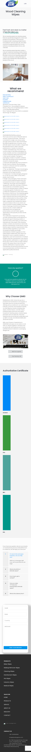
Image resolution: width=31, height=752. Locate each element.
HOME (6, 697)
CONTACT (7, 715)
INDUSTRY (7, 712)
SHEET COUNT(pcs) (8, 96)
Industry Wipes (9, 682)
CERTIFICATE (6, 103)
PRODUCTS (7, 701)
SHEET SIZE (6, 98)
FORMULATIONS (7, 101)
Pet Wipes (7, 678)
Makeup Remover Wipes (12, 668)
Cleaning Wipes (9, 671)
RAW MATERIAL (7, 95)
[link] (11, 116)
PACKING (5, 100)
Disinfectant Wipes (10, 675)
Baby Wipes (8, 664)
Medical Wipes (9, 686)
